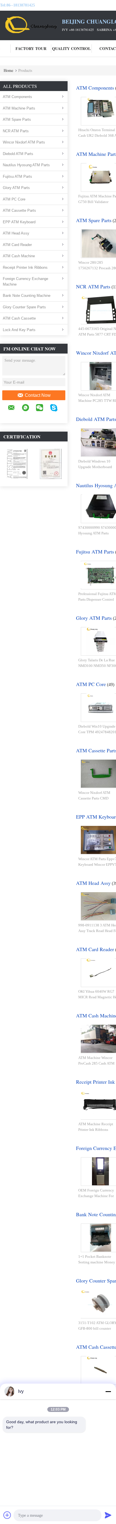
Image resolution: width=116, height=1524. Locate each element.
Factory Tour (30, 48)
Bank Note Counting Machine (26, 295)
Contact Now (38, 395)
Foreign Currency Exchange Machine (25, 281)
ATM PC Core (14, 199)
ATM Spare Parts (17, 119)
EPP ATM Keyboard (19, 222)
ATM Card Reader (17, 245)
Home (8, 70)
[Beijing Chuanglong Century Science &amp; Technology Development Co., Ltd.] (31, 24)
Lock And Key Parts (19, 330)
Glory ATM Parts (16, 188)
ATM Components (17, 97)
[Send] (108, 1515)
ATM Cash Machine (19, 256)
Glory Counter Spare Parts (24, 307)
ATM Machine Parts (19, 108)
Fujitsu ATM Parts (17, 176)
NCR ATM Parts (16, 131)
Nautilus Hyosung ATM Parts (26, 165)
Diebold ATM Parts (18, 154)
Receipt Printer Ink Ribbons (25, 267)
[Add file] (7, 1515)
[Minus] (108, 1391)
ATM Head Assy (16, 233)
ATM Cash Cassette (19, 318)
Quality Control (71, 48)
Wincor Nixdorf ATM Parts (24, 142)
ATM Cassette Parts (19, 210)
